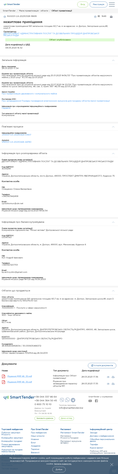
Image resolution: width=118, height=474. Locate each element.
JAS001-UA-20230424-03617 (16, 135)
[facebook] (96, 402)
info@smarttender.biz (71, 408)
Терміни (35, 449)
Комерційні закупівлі (12, 438)
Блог (33, 443)
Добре (59, 469)
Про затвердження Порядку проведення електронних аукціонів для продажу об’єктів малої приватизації (56, 101)
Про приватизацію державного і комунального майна (29, 94)
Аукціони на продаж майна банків (12, 451)
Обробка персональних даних (102, 440)
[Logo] (11, 4)
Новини (35, 439)
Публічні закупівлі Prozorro (10, 433)
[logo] (19, 397)
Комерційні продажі (11, 441)
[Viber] (61, 401)
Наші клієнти (37, 436)
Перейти (6, 108)
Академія (35, 446)
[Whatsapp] (67, 401)
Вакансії (35, 453)
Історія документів (103, 365)
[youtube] (90, 402)
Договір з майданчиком (102, 436)
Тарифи (94, 444)
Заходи (93, 433)
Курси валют (96, 448)
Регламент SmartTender (72, 433)
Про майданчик (39, 433)
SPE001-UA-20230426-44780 (16, 142)
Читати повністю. (63, 464)
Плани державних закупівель (10, 445)
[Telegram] (72, 401)
